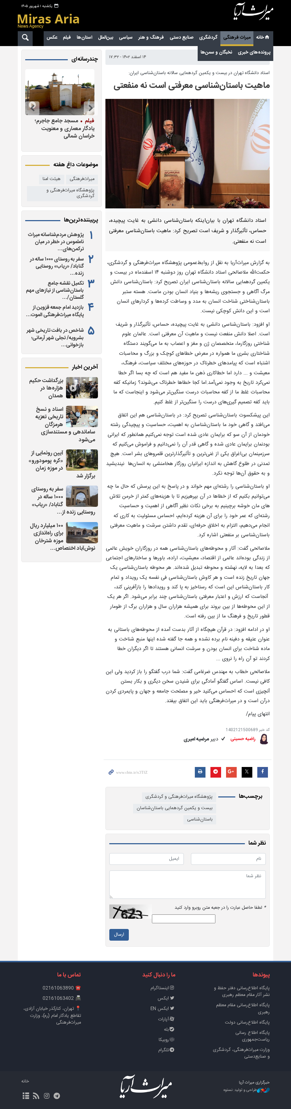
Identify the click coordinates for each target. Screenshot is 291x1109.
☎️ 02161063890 (62, 988)
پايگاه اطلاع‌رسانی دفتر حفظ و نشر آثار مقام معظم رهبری (242, 992)
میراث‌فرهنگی (82, 179)
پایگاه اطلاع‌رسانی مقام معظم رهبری (243, 1009)
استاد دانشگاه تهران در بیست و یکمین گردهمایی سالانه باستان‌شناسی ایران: (199, 73)
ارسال (119, 935)
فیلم (67, 37)
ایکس (163, 998)
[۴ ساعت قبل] (82, 387)
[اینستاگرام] (46, 1096)
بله (166, 1030)
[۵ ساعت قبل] (82, 496)
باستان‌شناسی (200, 819)
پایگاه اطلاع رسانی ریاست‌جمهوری (252, 1036)
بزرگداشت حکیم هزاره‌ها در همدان (46, 388)
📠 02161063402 (62, 998)
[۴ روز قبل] (59, 92)
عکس (51, 37)
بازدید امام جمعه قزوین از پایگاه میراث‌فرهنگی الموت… (55, 311)
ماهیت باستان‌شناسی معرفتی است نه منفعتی (192, 86)
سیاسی (126, 37)
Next (32, 108)
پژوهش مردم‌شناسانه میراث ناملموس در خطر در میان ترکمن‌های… (56, 242)
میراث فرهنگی (237, 37)
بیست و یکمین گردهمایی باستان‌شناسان (175, 808)
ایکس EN (159, 1009)
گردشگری (208, 37)
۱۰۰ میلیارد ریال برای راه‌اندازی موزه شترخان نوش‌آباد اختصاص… (62, 537)
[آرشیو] (25, 1096)
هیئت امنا (52, 179)
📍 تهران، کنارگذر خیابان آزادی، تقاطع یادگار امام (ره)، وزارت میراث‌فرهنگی (52, 1015)
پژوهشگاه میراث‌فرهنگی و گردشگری (179, 797)
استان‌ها (84, 37)
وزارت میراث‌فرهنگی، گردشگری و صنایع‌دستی (241, 1053)
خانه (260, 37)
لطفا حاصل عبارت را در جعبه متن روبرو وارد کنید (220, 907)
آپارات (163, 1019)
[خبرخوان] (36, 1096)
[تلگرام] (57, 1096)
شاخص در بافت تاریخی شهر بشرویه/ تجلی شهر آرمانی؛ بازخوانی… (55, 337)
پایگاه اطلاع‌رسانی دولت (247, 1022)
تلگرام (163, 1050)
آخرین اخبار (85, 367)
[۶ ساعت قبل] (82, 532)
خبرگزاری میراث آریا (253, 16)
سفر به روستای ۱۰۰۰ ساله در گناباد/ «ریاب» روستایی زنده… (57, 266)
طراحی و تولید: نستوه (240, 1090)
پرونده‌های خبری (254, 52)
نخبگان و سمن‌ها (216, 52)
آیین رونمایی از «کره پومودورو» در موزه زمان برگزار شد (61, 465)
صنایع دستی (181, 37)
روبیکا (164, 1040)
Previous (91, 108)
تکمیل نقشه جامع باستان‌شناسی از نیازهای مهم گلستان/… (55, 290)
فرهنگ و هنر (151, 37)
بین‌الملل (105, 37)
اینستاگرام (159, 988)
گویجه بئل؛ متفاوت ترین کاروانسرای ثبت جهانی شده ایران (59, 128)
